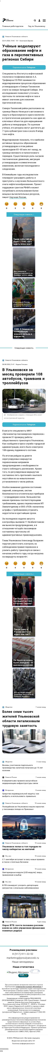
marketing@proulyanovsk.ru (23, 957)
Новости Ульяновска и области (16, 36)
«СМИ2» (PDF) (23, 1031)
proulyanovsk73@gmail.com (12, 1012)
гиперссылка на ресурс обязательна (28, 987)
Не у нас (8, 856)
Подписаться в (24, 67)
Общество (8, 707)
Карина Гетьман (21, 364)
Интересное (9, 790)
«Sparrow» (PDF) (34, 1031)
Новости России (11, 777)
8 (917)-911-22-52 (22, 954)
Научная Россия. (18, 197)
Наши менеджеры (23, 961)
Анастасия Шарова (26, 41)
